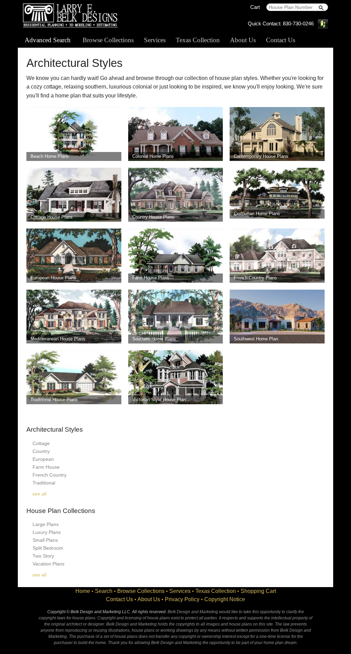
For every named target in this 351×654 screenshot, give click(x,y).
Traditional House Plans (54, 399)
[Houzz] (323, 23)
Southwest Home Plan (256, 338)
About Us (243, 40)
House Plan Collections (60, 510)
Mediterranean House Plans (58, 338)
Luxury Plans (47, 532)
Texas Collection (198, 40)
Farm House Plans (150, 277)
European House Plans (53, 277)
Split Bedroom (48, 548)
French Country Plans (255, 277)
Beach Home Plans (50, 156)
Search (103, 591)
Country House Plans (153, 217)
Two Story (43, 556)
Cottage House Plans (52, 217)
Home (82, 591)
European (43, 459)
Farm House (46, 467)
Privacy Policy (182, 599)
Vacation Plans (48, 564)
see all (39, 494)
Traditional (44, 483)
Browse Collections (108, 40)
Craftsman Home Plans (257, 213)
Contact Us (280, 40)
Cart (255, 7)
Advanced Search (48, 40)
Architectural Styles (54, 429)
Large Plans (46, 524)
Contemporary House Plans (261, 156)
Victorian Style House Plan (159, 399)
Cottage (41, 443)
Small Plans (45, 540)
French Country (49, 475)
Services (155, 40)
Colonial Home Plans (153, 156)
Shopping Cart (258, 591)
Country (41, 451)
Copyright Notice (224, 599)
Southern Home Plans (154, 338)
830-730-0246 (298, 23)
